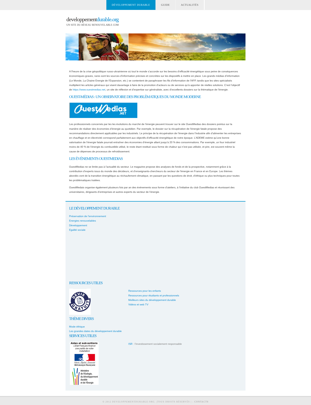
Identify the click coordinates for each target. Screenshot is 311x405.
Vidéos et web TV (138, 304)
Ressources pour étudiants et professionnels (153, 295)
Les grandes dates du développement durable (95, 331)
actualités (190, 5)
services (76, 335)
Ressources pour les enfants (144, 290)
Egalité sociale (77, 229)
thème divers (81, 318)
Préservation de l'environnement (87, 216)
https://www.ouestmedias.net (89, 89)
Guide (165, 5)
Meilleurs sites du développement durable (152, 300)
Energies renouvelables (82, 220)
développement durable (131, 5)
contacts (201, 402)
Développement (78, 225)
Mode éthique (77, 326)
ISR (130, 343)
